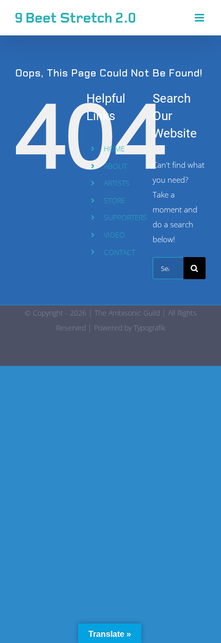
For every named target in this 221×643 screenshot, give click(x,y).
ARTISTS (117, 183)
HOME (114, 148)
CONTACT (119, 252)
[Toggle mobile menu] (200, 17)
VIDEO (114, 235)
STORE (114, 200)
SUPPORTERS (125, 217)
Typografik (149, 328)
